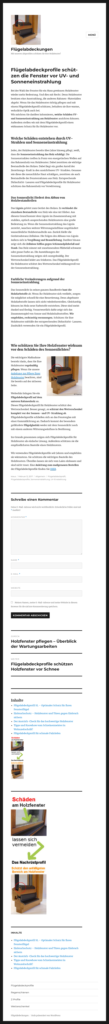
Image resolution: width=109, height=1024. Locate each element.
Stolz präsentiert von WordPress (45, 1015)
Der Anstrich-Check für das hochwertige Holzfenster (43, 721)
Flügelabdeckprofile (20, 479)
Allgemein (40, 476)
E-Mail (15, 574)
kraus (13, 476)
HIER (53, 469)
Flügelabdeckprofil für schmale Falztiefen (37, 733)
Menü (92, 35)
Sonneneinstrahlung (40, 479)
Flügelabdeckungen (32, 49)
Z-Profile (15, 999)
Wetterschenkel (20, 1006)
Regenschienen (20, 992)
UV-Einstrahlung (58, 479)
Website (16, 588)
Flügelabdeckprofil (57, 476)
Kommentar (19, 517)
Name (15, 560)
